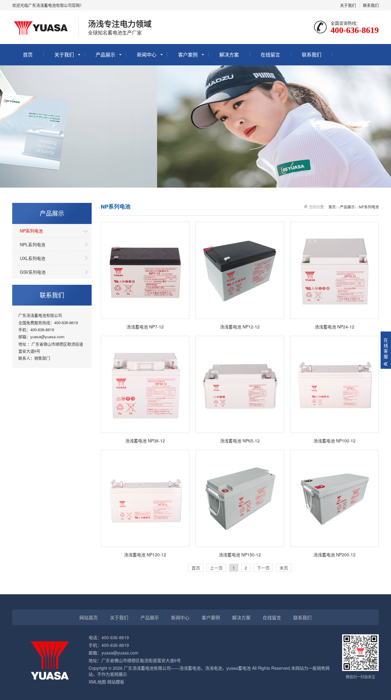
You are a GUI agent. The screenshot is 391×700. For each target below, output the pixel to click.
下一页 (263, 568)
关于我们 (348, 5)
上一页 (216, 568)
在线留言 (270, 54)
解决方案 (229, 54)
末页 (284, 568)
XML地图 (97, 682)
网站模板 (115, 682)
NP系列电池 (31, 231)
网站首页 (88, 617)
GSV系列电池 (33, 272)
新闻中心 (146, 54)
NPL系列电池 (32, 244)
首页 (28, 54)
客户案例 (188, 54)
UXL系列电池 (32, 258)
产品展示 (105, 54)
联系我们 (371, 5)
